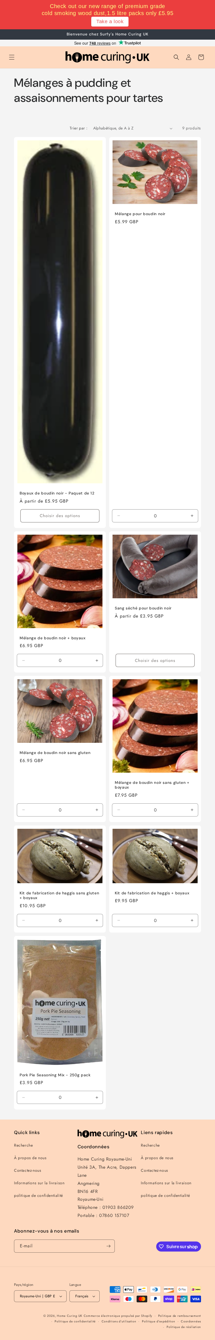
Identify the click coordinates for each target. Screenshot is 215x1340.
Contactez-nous (27, 1170)
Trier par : (78, 128)
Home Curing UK (69, 1315)
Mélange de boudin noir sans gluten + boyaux (152, 785)
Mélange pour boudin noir (140, 214)
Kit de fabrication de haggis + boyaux (152, 893)
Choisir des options (60, 516)
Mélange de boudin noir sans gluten (55, 753)
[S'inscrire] (108, 1246)
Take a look (110, 21)
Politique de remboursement (179, 1315)
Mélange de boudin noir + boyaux (53, 638)
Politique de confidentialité (75, 1321)
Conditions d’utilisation (119, 1321)
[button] (12, 57)
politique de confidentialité (38, 1195)
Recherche (23, 1145)
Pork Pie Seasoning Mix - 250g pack (55, 1075)
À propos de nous (30, 1158)
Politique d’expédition (158, 1321)
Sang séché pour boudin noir (143, 608)
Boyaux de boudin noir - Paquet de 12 (57, 493)
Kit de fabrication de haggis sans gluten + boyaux (59, 895)
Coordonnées (191, 1321)
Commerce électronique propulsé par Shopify (118, 1315)
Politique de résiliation (184, 1327)
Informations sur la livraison (39, 1183)
